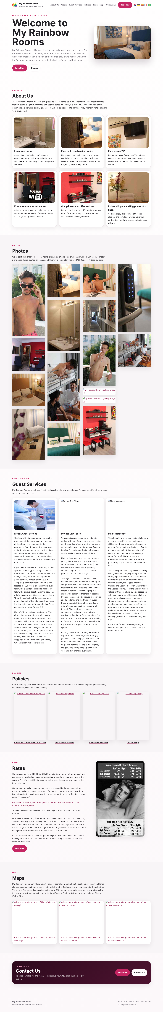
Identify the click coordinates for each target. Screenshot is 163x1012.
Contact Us (111, 5)
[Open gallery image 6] (63, 325)
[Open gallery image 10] (99, 316)
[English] (135, 5)
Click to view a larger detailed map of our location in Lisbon (127, 939)
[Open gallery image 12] (99, 391)
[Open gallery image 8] (63, 439)
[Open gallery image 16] (134, 350)
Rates (95, 5)
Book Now (125, 5)
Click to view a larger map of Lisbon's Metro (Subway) (34, 939)
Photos (63, 5)
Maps (102, 5)
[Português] (149, 5)
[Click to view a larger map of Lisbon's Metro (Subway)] (34, 917)
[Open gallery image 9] (99, 280)
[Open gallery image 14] (99, 430)
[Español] (142, 5)
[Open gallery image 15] (134, 298)
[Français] (146, 5)
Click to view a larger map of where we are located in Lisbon (80, 939)
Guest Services (75, 5)
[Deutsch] (138, 5)
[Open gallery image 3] (28, 390)
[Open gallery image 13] (99, 400)
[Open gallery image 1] (28, 300)
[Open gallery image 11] (99, 360)
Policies (87, 5)
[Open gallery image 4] (28, 434)
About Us (54, 5)
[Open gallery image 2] (28, 354)
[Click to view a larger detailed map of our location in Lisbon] (128, 917)
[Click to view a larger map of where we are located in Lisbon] (81, 917)
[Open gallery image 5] (63, 280)
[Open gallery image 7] (63, 387)
